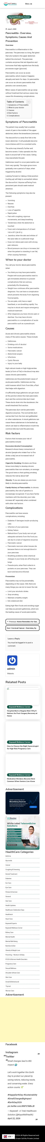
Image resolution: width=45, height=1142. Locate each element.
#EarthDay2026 (15, 1102)
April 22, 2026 (14, 1118)
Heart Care (9, 919)
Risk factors (13, 113)
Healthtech (9, 914)
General (8, 896)
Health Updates (11, 905)
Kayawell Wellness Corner (19, 17)
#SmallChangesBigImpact (19, 1098)
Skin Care (9, 977)
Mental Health (10, 937)
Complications (14, 116)
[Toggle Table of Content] (27, 102)
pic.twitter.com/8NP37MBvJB (21, 1106)
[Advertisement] (22, 1019)
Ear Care (8, 883)
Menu (27, 4)
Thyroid (8, 986)
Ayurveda (9, 860)
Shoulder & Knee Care (13, 973)
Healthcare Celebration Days (15, 910)
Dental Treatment (11, 874)
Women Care (10, 991)
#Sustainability (30, 1095)
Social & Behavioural (12, 982)
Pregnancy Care (11, 964)
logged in (21, 643)
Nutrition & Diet (10, 946)
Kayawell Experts (11, 923)
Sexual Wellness (11, 968)
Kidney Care (9, 932)
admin (11, 669)
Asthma (8, 856)
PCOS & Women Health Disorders (16, 959)
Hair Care (9, 901)
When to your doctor (16, 108)
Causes (11, 110)
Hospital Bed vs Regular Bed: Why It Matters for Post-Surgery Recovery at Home (22, 713)
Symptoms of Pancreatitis (18, 105)
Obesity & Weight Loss (13, 950)
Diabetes (8, 878)
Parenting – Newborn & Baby (15, 955)
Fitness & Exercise (11, 892)
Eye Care (8, 887)
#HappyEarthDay (15, 1095)
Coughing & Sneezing (13, 869)
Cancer (8, 865)
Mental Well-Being (11, 941)
